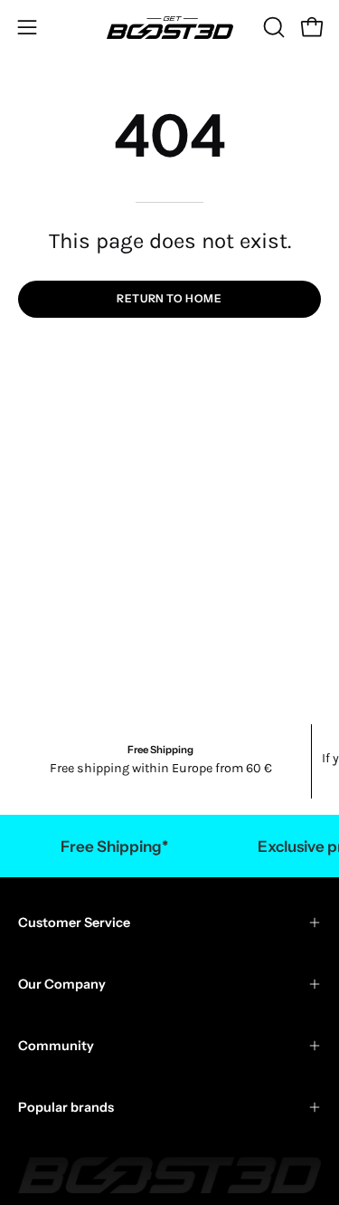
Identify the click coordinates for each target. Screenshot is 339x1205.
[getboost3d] (170, 27)
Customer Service (74, 922)
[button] (272, 27)
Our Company (62, 984)
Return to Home (169, 298)
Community (56, 1046)
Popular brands (66, 1107)
